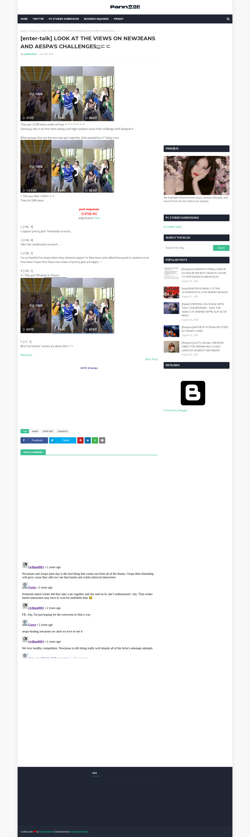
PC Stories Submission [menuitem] (64, 19)
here (97, 218)
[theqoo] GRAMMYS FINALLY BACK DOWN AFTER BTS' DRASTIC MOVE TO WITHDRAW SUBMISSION (204, 272)
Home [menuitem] (24, 19)
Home (24, 30)
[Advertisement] (89, 397)
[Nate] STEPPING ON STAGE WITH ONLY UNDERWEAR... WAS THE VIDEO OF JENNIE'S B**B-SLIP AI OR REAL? (204, 309)
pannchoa (30, 54)
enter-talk (48, 431)
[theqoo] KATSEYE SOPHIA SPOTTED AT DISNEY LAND (205, 329)
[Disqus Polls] (89, 508)
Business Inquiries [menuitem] (96, 19)
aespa (35, 431)
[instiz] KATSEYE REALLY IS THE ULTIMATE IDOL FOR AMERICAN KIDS (205, 290)
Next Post (151, 359)
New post (26, 355)
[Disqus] (89, 609)
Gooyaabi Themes (79, 831)
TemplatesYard (46, 831)
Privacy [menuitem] (118, 19)
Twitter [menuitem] (38, 19)
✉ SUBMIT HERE (173, 227)
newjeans (34, 30)
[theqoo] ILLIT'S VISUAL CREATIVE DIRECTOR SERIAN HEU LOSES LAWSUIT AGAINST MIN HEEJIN (203, 346)
